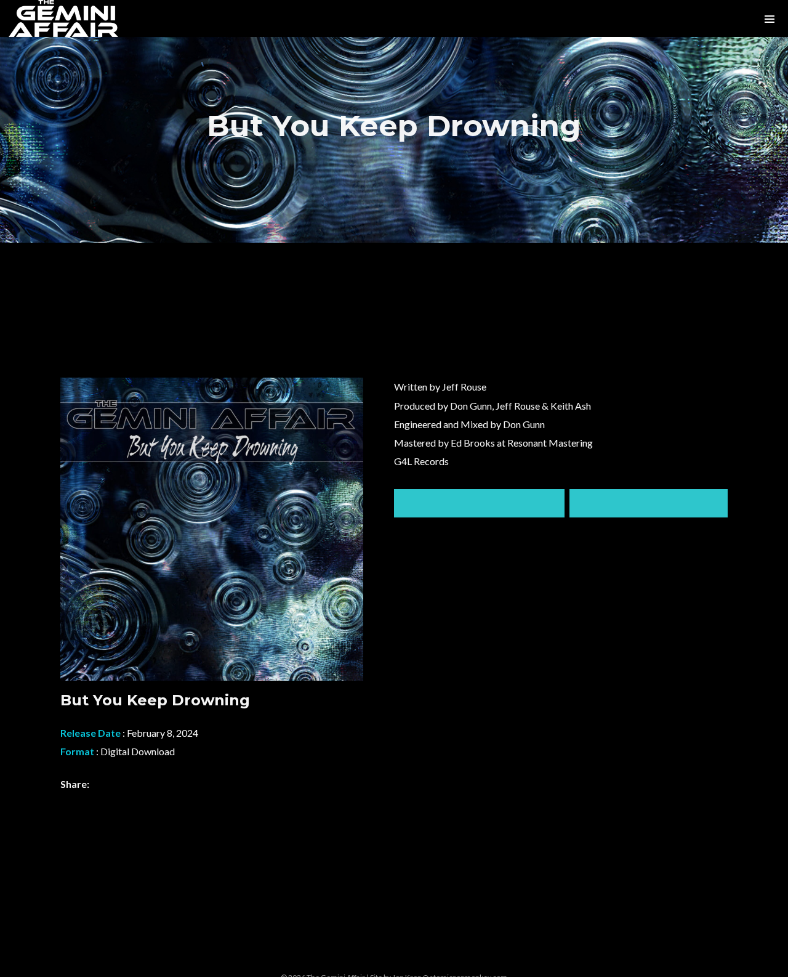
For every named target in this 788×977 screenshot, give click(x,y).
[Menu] (769, 18)
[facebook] (397, 954)
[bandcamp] (366, 954)
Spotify (479, 503)
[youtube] (428, 961)
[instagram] (304, 954)
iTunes (648, 503)
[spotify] (334, 954)
